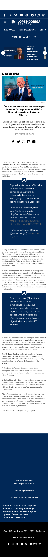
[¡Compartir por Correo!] (33, 141)
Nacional (9, 30)
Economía (7, 508)
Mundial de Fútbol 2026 (14, 518)
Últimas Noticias (20, 515)
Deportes (32, 505)
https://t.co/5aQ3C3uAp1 (25, 220)
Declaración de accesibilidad (24, 498)
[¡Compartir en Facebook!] (13, 141)
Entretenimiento (11, 511)
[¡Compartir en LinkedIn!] (28, 141)
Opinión (6, 515)
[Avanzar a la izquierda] (3, 53)
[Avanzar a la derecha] (45, 29)
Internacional (27, 30)
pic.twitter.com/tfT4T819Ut (25, 224)
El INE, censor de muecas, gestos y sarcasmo (32, 54)
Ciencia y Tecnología (24, 508)
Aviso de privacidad (24, 490)
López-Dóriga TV (28, 511)
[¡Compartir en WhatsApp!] (23, 141)
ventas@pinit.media (24, 483)
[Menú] (5, 22)
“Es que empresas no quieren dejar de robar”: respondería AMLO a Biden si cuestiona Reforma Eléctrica (24, 111)
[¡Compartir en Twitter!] (18, 141)
